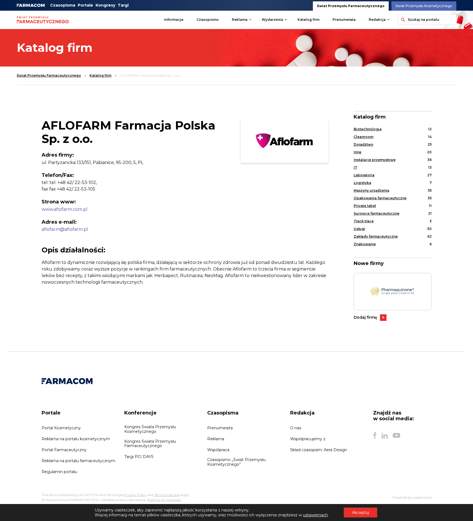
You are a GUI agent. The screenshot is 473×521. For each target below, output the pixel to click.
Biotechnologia (368, 129)
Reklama (239, 20)
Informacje (173, 20)
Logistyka (362, 183)
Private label (365, 206)
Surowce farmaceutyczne (376, 213)
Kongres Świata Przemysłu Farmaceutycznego (150, 443)
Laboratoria (364, 175)
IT (355, 167)
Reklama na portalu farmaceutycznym (78, 461)
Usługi (359, 229)
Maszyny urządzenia (371, 190)
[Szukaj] (402, 20)
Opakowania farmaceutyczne (380, 198)
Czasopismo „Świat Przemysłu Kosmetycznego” (236, 461)
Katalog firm (308, 20)
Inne (357, 152)
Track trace (364, 221)
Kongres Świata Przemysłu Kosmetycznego (150, 429)
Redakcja (377, 20)
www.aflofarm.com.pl (65, 209)
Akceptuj (360, 512)
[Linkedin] (385, 436)
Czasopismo (208, 20)
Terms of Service (166, 495)
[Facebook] (374, 436)
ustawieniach (315, 515)
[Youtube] (396, 436)
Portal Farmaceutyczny (64, 450)
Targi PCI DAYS (139, 456)
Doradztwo (363, 144)
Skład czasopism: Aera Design (318, 450)
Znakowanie (365, 244)
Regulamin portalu (59, 472)
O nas (295, 428)
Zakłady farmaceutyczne (376, 236)
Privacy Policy (135, 495)
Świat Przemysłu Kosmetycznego (424, 6)
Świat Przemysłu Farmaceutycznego (351, 6)
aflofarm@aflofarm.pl (65, 229)
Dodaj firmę (365, 317)
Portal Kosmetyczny (61, 428)
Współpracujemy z (307, 439)
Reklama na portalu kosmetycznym (76, 439)
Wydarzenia (272, 20)
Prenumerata (344, 20)
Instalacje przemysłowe (375, 160)
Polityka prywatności (164, 500)
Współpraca (218, 450)
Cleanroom (363, 137)
